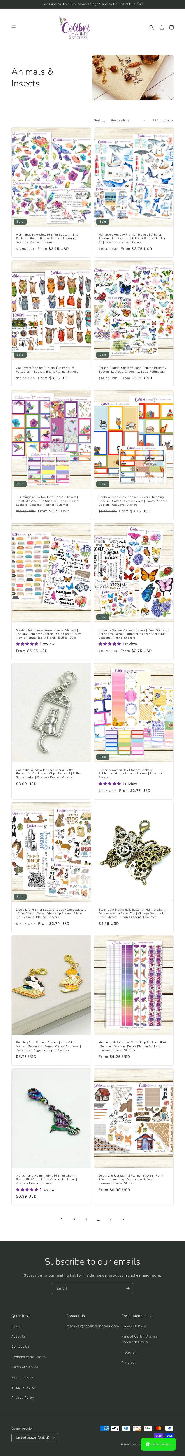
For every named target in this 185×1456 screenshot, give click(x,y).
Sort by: (100, 120)
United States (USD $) (32, 1437)
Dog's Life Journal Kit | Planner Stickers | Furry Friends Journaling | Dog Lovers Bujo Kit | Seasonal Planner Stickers (131, 1179)
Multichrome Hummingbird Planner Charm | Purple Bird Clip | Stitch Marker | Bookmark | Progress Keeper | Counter (46, 1179)
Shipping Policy (23, 1387)
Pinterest (128, 1362)
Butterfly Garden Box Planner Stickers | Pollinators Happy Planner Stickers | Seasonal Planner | (131, 774)
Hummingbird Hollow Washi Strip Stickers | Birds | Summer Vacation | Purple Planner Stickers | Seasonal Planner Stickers (133, 1046)
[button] (13, 27)
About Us (18, 1336)
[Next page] (123, 1219)
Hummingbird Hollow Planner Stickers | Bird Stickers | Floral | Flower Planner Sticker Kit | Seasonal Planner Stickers (47, 238)
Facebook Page (133, 1326)
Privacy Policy (22, 1397)
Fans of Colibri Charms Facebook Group (139, 1339)
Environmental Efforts (28, 1357)
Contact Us (20, 1346)
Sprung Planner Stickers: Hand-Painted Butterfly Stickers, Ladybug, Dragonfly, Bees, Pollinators (132, 370)
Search (17, 1326)
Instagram (129, 1352)
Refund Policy (22, 1377)
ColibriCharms (140, 1444)
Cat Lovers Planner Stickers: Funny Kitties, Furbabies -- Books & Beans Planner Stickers (47, 370)
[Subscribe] (128, 1288)
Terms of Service (24, 1367)
